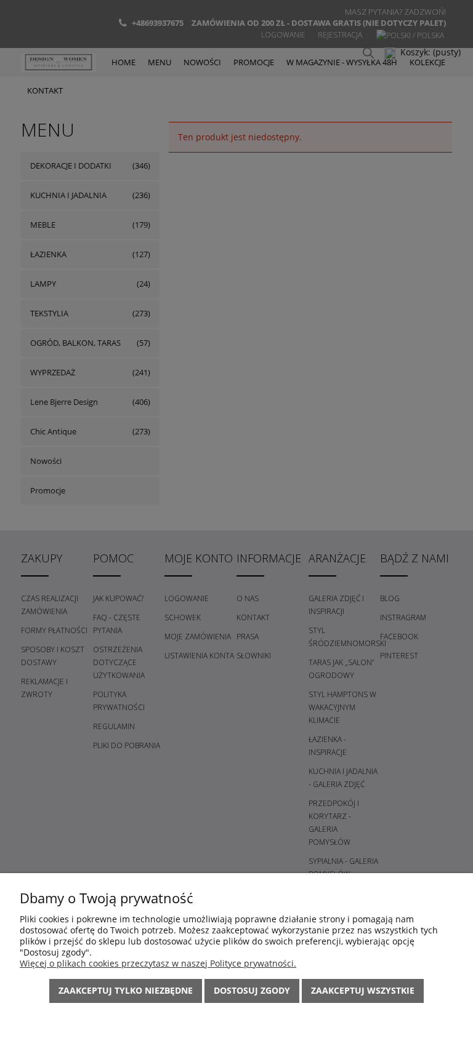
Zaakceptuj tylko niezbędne (126, 990)
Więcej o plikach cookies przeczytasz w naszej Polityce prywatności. (158, 963)
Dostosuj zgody (252, 990)
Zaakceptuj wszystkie (362, 990)
